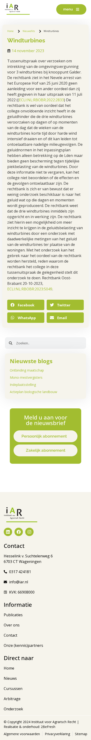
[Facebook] (18, 532)
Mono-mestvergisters (26, 377)
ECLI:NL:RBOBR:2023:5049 (29, 289)
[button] (25, 305)
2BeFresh (47, 726)
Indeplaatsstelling (23, 384)
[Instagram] (29, 532)
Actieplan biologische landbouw (33, 392)
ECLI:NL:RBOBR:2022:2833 (41, 99)
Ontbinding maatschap (27, 370)
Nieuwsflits (29, 31)
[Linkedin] (8, 532)
